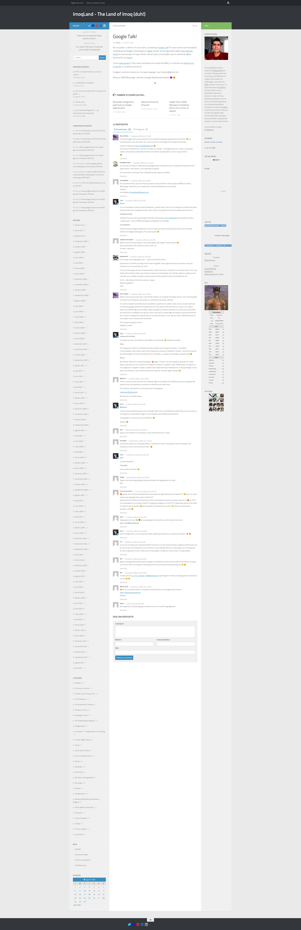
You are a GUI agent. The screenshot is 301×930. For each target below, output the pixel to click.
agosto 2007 (79, 366)
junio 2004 (79, 555)
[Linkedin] (104, 25)
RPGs (207, 85)
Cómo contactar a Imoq (95, 3)
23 (80, 898)
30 (223, 377)
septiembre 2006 (81, 425)
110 (223, 368)
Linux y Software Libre (83, 756)
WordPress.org (80, 865)
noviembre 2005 (81, 479)
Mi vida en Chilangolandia (84, 778)
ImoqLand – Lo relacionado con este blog (90, 731)
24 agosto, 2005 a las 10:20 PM (140, 256)
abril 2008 (78, 322)
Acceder (78, 849)
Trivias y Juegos (80, 829)
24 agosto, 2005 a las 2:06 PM (141, 180)
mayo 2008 (79, 317)
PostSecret (209, 271)
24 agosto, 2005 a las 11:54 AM (143, 163)
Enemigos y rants (81, 715)
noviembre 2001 (81, 646)
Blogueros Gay (210, 260)
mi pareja (224, 107)
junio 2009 (79, 257)
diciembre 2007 (80, 344)
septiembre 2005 (81, 490)
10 (85, 891)
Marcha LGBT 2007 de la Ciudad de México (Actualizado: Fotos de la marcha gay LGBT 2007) (89, 175)
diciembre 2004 (80, 538)
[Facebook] (93, 25)
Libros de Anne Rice (82, 750)
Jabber (150, 51)
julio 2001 (78, 668)
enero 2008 (79, 339)
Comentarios (124, 129)
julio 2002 (78, 603)
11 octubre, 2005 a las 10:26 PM (136, 531)
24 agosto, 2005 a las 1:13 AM (141, 136)
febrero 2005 (80, 528)
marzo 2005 (79, 522)
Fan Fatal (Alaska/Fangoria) (85, 721)
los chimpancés (171, 218)
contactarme (209, 130)
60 (223, 360)
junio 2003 (79, 582)
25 (89, 898)
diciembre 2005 (80, 474)
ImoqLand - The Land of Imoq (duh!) (109, 14)
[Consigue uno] (210, 245)
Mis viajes (78, 783)
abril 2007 (78, 387)
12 (94, 891)
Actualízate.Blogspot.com (139, 192)
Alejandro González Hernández (213, 142)
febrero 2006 (80, 463)
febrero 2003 (80, 598)
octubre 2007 (80, 355)
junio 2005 (79, 506)
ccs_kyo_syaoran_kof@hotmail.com (145, 576)
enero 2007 (79, 403)
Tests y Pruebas (81, 818)
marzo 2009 (79, 268)
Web (117, 648)
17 (85, 894)
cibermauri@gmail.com (128, 392)
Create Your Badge (210, 148)
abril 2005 (78, 517)
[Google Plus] (100, 25)
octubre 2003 (80, 571)
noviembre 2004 (81, 544)
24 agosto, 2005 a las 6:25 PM (136, 200)
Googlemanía (119, 26)
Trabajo (77, 824)
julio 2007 (78, 371)
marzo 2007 (79, 393)
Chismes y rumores (82, 688)
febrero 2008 (80, 333)
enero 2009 (79, 274)
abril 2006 (78, 452)
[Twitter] (89, 25)
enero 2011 (79, 230)
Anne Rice (221, 87)
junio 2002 (79, 609)
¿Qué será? (79, 834)
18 (89, 894)
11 (89, 891)
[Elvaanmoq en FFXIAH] (216, 310)
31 (85, 902)
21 (103, 894)
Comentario (119, 624)
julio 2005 (78, 501)
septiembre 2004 (81, 549)
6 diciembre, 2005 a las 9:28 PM (135, 542)
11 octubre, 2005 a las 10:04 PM (145, 491)
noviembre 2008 (81, 284)
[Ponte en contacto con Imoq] (216, 59)
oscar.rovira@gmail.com (144, 146)
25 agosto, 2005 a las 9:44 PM (136, 333)
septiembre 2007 (81, 360)
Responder (123, 158)
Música (77, 788)
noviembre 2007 (81, 349)
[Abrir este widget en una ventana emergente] (224, 245)
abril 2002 (78, 619)
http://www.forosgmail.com (130, 593)
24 (85, 898)
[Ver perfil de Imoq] (219, 245)
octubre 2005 (80, 484)
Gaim (129, 57)
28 (103, 898)
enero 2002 (79, 636)
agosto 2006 (79, 430)
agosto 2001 (79, 663)
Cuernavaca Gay (210, 269)
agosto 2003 (79, 576)
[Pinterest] (96, 25)
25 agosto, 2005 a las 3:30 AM (141, 294)
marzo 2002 (79, 625)
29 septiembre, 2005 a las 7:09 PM (138, 477)
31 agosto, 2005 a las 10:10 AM (138, 378)
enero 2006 (79, 468)
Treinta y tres (80, 102)
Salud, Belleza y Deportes (84, 807)
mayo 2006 (79, 447)
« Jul (74, 905)
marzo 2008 (79, 328)
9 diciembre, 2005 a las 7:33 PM (141, 587)
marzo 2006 (79, 457)
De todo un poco (81, 710)
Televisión (78, 813)
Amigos (78, 683)
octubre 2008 (80, 290)
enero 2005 (79, 533)
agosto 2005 (79, 495)
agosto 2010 (79, 236)
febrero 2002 (80, 630)
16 (80, 894)
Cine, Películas (80, 699)
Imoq (118, 43)
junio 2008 (79, 312)
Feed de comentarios (83, 860)
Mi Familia (78, 772)
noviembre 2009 (81, 241)
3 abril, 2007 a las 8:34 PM (135, 603)
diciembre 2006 (80, 409)
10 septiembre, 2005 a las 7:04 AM (140, 441)
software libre (218, 71)
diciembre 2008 (80, 279)
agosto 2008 (79, 301)
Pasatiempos (80, 794)
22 (196, 26)
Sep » (79, 905)
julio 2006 (78, 436)
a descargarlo (124, 63)
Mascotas (78, 767)
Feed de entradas (81, 855)
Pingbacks (141, 129)
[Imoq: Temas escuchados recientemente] (215, 225)
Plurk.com (223, 191)
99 (216, 329)
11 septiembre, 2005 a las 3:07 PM (137, 455)
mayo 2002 (79, 614)
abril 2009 (78, 263)
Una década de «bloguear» (84, 83)
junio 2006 (79, 441)
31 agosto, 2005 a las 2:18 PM (136, 404)
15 (75, 894)
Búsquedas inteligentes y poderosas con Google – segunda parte (123, 105)
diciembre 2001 (80, 641)
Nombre (118, 640)
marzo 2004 (79, 560)
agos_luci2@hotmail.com (129, 523)
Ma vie (77, 761)
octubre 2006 (80, 420)
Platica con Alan (210, 274)
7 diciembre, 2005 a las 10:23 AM (136, 573)
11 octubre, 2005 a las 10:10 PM (136, 517)
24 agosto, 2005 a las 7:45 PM (145, 240)
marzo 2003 (79, 592)
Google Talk (163, 47)
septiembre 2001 (81, 657)
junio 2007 (79, 376)
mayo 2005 (79, 511)
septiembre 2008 (81, 295)
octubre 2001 (80, 652)
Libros (77, 745)
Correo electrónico (163, 640)
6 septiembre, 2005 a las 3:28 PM (136, 430)
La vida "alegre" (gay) (82, 740)
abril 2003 (78, 587)
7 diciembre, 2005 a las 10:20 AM (136, 559)
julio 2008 (78, 306)
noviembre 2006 (81, 414)
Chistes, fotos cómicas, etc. (85, 694)
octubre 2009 (80, 247)
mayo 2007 (79, 382)
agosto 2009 (79, 252)
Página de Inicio (77, 3)
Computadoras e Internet (84, 704)
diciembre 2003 (80, 565)
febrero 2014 (80, 225)
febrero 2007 (80, 398)
